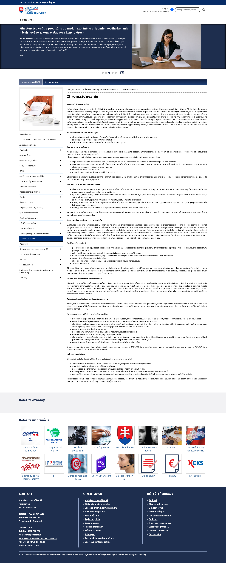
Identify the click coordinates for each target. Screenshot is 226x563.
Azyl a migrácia (92, 519)
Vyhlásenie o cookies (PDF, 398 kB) (129, 554)
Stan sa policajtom (158, 504)
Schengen (90, 534)
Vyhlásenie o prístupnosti (98, 554)
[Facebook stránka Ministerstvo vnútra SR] (172, 9)
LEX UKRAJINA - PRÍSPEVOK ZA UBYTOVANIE (38, 139)
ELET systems (65, 554)
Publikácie (23, 150)
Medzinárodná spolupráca (29, 192)
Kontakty (23, 277)
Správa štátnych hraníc (28, 212)
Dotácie (22, 259)
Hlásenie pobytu (26, 202)
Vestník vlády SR (26, 264)
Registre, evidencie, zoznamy (31, 207)
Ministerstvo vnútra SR (96, 500)
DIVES (21, 171)
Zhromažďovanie (28, 238)
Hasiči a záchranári (94, 526)
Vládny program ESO (159, 526)
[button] (29, 19)
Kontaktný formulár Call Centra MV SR (38, 538)
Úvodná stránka (25, 134)
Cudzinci (153, 519)
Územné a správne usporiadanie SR (33, 249)
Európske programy (95, 511)
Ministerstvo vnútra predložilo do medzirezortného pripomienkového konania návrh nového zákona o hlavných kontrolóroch (74, 30)
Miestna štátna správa (28, 218)
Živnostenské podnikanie (29, 254)
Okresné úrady (25, 155)
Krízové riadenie (93, 530)
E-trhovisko (155, 534)
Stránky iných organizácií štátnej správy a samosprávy (36, 271)
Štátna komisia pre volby (97, 504)
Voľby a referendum (27, 165)
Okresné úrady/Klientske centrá (101, 507)
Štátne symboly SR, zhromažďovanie (34, 233)
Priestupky (23, 244)
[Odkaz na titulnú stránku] (33, 9)
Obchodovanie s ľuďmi (160, 515)
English (165, 8)
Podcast (153, 500)
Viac (21, 55)
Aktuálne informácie (27, 145)
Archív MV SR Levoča (27, 186)
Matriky (22, 197)
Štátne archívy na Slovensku (30, 181)
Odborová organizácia (28, 160)
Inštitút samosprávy (27, 223)
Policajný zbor (92, 515)
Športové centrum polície (98, 541)
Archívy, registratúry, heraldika (31, 176)
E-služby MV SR (156, 507)
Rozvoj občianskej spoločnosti (100, 538)
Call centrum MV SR (158, 530)
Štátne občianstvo (27, 228)
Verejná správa (51, 82)
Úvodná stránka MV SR (31, 82)
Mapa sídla (78, 554)
